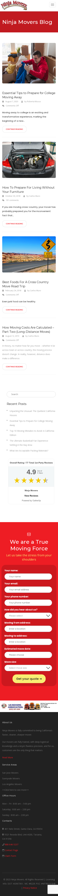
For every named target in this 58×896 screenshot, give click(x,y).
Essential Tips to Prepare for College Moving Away (28, 95)
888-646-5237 (11, 844)
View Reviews (31, 496)
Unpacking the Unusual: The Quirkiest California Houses (32, 413)
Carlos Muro (34, 196)
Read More (7, 757)
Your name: (12, 570)
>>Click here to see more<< (15, 789)
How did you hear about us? (21, 609)
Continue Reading (14, 129)
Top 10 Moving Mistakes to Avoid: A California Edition (32, 432)
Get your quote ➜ (29, 679)
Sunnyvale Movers (11, 778)
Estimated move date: (18, 648)
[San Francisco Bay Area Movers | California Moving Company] (14, 5)
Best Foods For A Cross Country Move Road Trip (25, 284)
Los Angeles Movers (12, 784)
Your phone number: (17, 596)
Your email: (11, 583)
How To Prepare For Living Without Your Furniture (28, 190)
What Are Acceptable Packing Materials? (29, 450)
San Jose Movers (10, 772)
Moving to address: (16, 635)
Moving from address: (18, 622)
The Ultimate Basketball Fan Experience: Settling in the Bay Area (29, 442)
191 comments (12, 200)
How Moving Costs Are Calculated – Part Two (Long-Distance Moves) (28, 330)
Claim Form (10, 855)
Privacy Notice (30, 887)
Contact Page (11, 850)
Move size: (11, 661)
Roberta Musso (34, 101)
